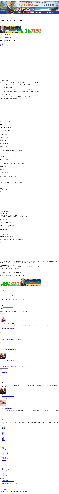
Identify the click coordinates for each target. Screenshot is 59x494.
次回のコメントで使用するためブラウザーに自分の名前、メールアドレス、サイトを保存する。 (15, 311)
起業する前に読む (4, 475)
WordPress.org (4, 489)
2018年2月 (3, 440)
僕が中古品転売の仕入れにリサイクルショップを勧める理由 (10, 483)
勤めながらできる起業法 (5, 469)
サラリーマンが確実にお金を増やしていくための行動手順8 (9, 349)
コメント (2, 305)
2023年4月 (3, 427)
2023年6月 (3, 426)
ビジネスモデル (4, 457)
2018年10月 (3, 433)
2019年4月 (3, 431)
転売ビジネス (4, 476)
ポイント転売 (4, 460)
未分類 (3, 473)
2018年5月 (3, 437)
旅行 (2, 472)
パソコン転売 (4, 455)
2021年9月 (3, 428)
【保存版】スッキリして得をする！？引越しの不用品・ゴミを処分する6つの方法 (11, 339)
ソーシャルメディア (5, 452)
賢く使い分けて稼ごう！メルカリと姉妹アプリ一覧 (8, 323)
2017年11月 (3, 442)
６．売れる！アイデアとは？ (4, 45)
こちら (10, 131)
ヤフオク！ (3, 462)
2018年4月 (3, 438)
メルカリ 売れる (6, 295)
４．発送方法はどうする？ (4, 43)
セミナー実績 (4, 451)
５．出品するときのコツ (3, 44)
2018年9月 (3, 434)
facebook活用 (4, 446)
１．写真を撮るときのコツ (4, 41)
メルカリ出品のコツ (12, 295)
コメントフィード (4, 488)
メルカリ (2, 295)
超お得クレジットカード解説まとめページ (8, 481)
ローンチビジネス (4, 465)
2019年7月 (3, 429)
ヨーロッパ (3, 463)
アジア (3, 448)
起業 (2, 474)
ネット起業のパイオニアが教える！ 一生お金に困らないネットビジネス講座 (13, 491)
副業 (2, 468)
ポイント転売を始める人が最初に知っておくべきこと (8, 360)
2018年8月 (3, 435)
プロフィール (4, 459)
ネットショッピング (5, 453)
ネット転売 (3, 454)
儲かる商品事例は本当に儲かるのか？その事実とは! (8, 328)
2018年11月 (3, 432)
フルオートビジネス (5, 458)
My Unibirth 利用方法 (4, 372)
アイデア (3, 447)
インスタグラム (4, 449)
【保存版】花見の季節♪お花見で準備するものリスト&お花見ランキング (12, 366)
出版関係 (3, 467)
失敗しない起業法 (4, 470)
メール (1, 308)
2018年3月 (3, 439)
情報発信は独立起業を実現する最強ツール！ (7, 408)
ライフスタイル (4, 464)
